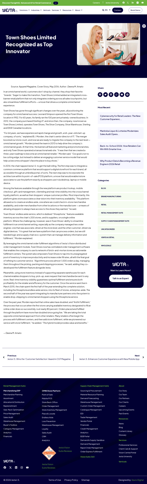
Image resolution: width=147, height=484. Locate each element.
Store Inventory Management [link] (54, 410)
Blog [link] (103, 188)
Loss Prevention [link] (49, 421)
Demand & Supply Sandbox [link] (92, 440)
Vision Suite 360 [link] (87, 457)
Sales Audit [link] (8, 417)
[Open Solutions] (29, 10)
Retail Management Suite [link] (112, 213)
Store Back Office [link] (50, 402)
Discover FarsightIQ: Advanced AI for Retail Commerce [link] (26, 3)
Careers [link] (96, 2)
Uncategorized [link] (108, 229)
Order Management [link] (50, 406)
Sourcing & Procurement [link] (91, 390)
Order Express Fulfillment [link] (91, 451)
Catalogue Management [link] (91, 410)
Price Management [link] (11, 413)
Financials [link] (7, 436)
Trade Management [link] (88, 417)
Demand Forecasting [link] (89, 398)
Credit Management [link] (89, 429)
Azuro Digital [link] (137, 480)
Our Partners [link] (124, 398)
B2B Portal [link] (84, 436)
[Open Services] (60, 10)
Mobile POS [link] (47, 398)
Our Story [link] (123, 390)
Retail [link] (103, 205)
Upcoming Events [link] (126, 410)
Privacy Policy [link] (71, 480)
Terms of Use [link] (55, 480)
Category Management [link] (13, 429)
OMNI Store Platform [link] (51, 391)
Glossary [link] (122, 435)
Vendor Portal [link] (86, 421)
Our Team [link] (123, 394)
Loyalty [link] (45, 429)
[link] (144, 26)
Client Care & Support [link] (128, 449)
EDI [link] (81, 413)
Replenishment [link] (10, 406)
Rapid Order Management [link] (91, 448)
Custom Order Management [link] (92, 406)
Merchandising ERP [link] (11, 390)
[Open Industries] (41, 10)
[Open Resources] (73, 10)
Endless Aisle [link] (47, 417)
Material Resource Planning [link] (92, 394)
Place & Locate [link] (48, 413)
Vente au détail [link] (107, 237)
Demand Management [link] (90, 444)
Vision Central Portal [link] (127, 452)
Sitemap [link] (85, 480)
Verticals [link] (123, 461)
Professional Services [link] (128, 445)
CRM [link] (44, 436)
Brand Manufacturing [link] (111, 196)
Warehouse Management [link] (14, 421)
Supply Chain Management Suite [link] (115, 221)
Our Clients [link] (124, 402)
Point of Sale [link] (47, 394)
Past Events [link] (124, 413)
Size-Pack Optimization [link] (13, 410)
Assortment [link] (8, 398)
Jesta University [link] (112, 2)
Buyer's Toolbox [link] (10, 425)
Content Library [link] (125, 431)
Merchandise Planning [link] (13, 394)
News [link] (121, 423)
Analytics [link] (7, 432)
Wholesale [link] (106, 245)
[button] (103, 10)
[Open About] (82, 10)
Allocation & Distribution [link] (13, 402)
